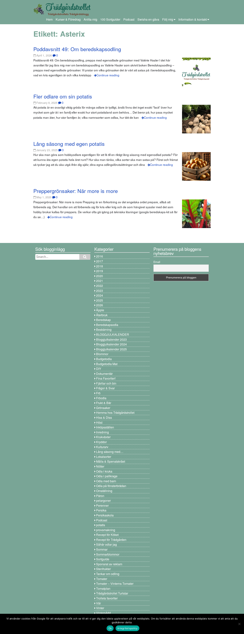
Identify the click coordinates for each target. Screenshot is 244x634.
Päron (100, 496)
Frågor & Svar (105, 388)
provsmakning (105, 530)
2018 (99, 266)
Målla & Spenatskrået (110, 461)
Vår (98, 603)
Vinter (100, 608)
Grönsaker (103, 408)
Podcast (128, 19)
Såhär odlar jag (106, 544)
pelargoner (103, 500)
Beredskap (103, 320)
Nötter (100, 466)
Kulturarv (102, 447)
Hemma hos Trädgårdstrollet (115, 412)
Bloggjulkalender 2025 (111, 349)
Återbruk (102, 315)
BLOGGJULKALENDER (112, 334)
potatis (100, 525)
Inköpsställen (105, 427)
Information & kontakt (192, 19)
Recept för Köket (107, 534)
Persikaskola (105, 515)
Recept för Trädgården (111, 539)
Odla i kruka (104, 471)
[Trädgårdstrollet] (62, 14)
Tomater (101, 579)
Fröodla (101, 398)
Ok (110, 628)
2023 (99, 290)
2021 (99, 280)
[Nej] (239, 624)
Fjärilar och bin (106, 383)
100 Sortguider (110, 19)
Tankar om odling (107, 574)
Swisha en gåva (148, 19)
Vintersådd (103, 613)
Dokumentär (104, 373)
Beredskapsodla (107, 325)
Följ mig (167, 19)
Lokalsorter (103, 456)
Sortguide (102, 559)
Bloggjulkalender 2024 (111, 344)
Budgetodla (104, 359)
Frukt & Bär (103, 403)
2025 (99, 300)
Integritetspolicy (127, 628)
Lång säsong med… (109, 451)
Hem (49, 19)
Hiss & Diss (104, 417)
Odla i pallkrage (106, 476)
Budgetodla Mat (106, 364)
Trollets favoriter (107, 598)
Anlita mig (90, 19)
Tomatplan (103, 588)
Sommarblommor (107, 554)
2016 (99, 256)
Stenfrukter (103, 569)
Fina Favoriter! (106, 378)
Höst (99, 422)
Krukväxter (103, 437)
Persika (101, 510)
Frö (98, 393)
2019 (99, 271)
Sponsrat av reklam (109, 564)
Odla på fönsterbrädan (111, 486)
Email (156, 262)
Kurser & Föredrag (68, 19)
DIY (98, 368)
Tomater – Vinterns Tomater (114, 583)
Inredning (102, 432)
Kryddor (101, 442)
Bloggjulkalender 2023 (111, 339)
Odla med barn (106, 481)
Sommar (102, 549)
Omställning (104, 491)
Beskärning (104, 329)
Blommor (102, 354)
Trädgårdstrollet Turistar (112, 593)
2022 (99, 285)
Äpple (100, 310)
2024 (99, 295)
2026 (99, 305)
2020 (99, 276)
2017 (99, 261)
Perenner (102, 505)
